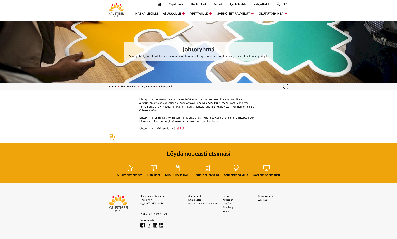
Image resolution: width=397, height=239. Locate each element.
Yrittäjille (199, 14)
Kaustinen (228, 200)
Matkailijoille (146, 14)
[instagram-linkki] (150, 225)
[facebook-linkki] (143, 225)
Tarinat (218, 4)
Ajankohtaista (238, 4)
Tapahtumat (176, 4)
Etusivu (113, 87)
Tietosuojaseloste (267, 196)
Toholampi (228, 207)
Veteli (226, 211)
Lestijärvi (227, 204)
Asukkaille (172, 14)
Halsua (226, 196)
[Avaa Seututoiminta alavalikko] (285, 13)
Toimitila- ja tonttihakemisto (202, 204)
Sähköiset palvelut (233, 14)
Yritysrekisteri (194, 200)
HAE (284, 4)
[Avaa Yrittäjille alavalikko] (210, 13)
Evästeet (262, 200)
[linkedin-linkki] (156, 225)
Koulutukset (198, 4)
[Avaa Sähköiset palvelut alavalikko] (252, 13)
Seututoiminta (271, 14)
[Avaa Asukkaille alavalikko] (183, 13)
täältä (180, 128)
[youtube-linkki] (162, 225)
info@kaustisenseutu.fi (153, 214)
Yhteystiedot (261, 4)
